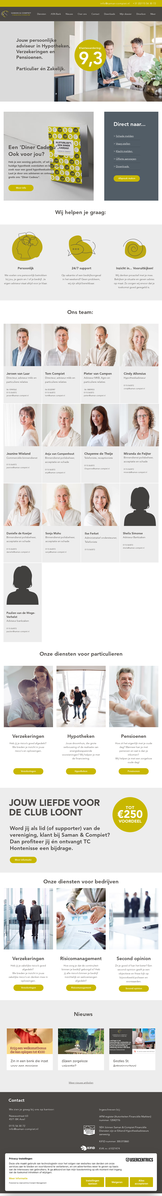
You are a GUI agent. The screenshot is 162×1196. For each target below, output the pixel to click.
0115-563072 (50, 392)
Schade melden (125, 135)
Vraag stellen (123, 143)
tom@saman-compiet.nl (55, 395)
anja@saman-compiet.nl (55, 472)
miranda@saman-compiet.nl (135, 472)
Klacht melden (124, 151)
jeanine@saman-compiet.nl (17, 467)
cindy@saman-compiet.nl (134, 388)
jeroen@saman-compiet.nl (17, 395)
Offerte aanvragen (126, 158)
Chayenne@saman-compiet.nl (97, 468)
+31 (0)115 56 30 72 (144, 3)
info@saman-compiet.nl (115, 3)
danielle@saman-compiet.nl (18, 552)
